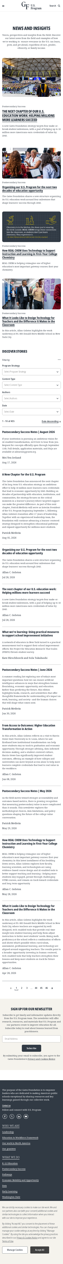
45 (41, 988)
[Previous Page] (11, 988)
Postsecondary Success (13, 1168)
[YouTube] (26, 1116)
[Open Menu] (3, 5)
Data (4, 1185)
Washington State (11, 1196)
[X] (12, 1116)
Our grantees (9, 1148)
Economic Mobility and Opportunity (20, 1180)
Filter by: (6, 360)
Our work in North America (16, 1143)
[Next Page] (52, 988)
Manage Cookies (15, 1249)
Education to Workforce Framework (20, 1137)
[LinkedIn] (19, 1116)
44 (36, 988)
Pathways (7, 1174)
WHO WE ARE (10, 1125)
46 (46, 988)
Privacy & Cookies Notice (27, 1237)
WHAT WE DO (10, 1157)
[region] (31, 1232)
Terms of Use (7, 1241)
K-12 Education (10, 1163)
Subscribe (31, 1048)
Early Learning (9, 1191)
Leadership (8, 1131)
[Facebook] (4, 1116)
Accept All (39, 1249)
